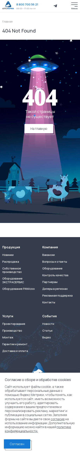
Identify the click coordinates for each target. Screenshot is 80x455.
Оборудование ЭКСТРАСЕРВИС (13, 280)
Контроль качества (55, 275)
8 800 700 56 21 (27, 4)
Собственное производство (12, 270)
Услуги (7, 316)
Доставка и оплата (15, 351)
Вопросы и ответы (54, 261)
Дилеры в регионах (55, 289)
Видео (46, 337)
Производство (12, 330)
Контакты (48, 302)
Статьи (47, 330)
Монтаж (7, 337)
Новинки (8, 255)
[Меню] (74, 5)
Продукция (11, 247)
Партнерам (49, 282)
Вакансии (48, 255)
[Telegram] (55, 6)
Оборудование (52, 268)
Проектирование (13, 324)
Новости (48, 324)
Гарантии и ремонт (15, 344)
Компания (50, 247)
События (49, 316)
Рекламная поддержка (57, 295)
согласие (58, 419)
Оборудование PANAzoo (18, 289)
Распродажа (10, 261)
